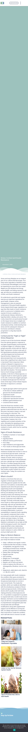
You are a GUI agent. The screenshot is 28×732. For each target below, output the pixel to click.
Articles (5, 274)
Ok (14, 729)
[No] (26, 727)
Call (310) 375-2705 (14, 3)
